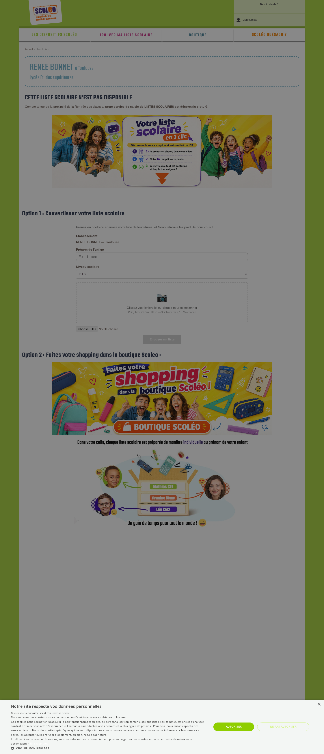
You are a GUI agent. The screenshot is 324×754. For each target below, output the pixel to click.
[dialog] (162, 727)
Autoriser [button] (234, 726)
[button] (108, 748)
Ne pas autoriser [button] (283, 726)
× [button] (319, 704)
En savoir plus (39, 743)
